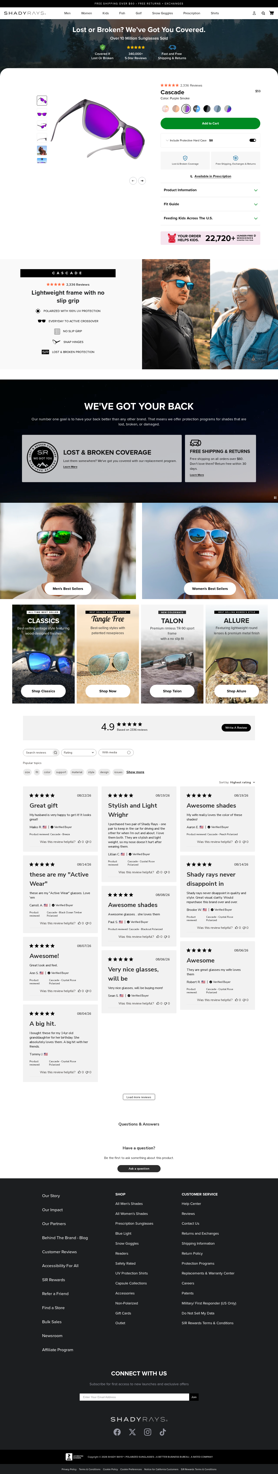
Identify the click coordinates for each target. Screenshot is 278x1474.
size (27, 772)
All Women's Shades (131, 1213)
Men (67, 13)
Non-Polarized (126, 1303)
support (61, 772)
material (77, 772)
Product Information (180, 190)
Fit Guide (171, 204)
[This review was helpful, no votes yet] (79, 842)
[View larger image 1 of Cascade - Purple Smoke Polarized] (42, 100)
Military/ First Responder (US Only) (209, 1303)
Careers (188, 1283)
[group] (210, 140)
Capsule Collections (131, 1283)
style (91, 772)
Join (194, 1397)
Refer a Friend (55, 1293)
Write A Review (236, 728)
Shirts (215, 13)
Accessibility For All (60, 1265)
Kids (106, 13)
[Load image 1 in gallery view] (95, 129)
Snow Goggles (162, 13)
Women (86, 13)
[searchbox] (37, 752)
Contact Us (190, 1223)
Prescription (191, 13)
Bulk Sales (52, 1322)
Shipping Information (198, 1243)
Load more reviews (139, 1097)
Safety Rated (125, 1263)
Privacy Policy (69, 1469)
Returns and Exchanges (200, 1233)
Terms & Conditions (90, 1469)
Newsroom (52, 1335)
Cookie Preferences (131, 1469)
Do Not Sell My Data (198, 1313)
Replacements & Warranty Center (208, 1273)
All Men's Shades (129, 1203)
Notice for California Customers (161, 1469)
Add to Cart (210, 123)
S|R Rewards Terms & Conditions (207, 1322)
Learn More (70, 467)
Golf (139, 13)
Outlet (120, 1322)
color (47, 772)
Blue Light (123, 1233)
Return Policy (192, 1253)
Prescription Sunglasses (134, 1223)
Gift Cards (123, 1313)
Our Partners (54, 1223)
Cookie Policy (110, 1469)
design (104, 772)
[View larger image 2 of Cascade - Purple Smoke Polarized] (42, 113)
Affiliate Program (57, 1349)
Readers (121, 1253)
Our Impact (52, 1210)
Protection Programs (198, 1263)
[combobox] (78, 752)
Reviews (188, 1213)
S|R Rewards (53, 1279)
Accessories (125, 1293)
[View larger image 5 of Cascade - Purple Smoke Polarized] (42, 150)
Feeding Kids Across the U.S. (188, 218)
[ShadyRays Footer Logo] (139, 1420)
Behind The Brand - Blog (65, 1237)
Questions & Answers (138, 1124)
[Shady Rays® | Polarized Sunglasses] (25, 13)
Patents (188, 1293)
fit (37, 772)
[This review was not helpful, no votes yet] (86, 842)
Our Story (51, 1195)
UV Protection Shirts (131, 1273)
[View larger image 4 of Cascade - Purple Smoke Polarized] (42, 138)
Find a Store (53, 1307)
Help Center (191, 1203)
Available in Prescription (213, 176)
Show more (135, 772)
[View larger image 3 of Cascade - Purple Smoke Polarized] (42, 125)
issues (118, 772)
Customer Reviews (59, 1252)
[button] (139, 1168)
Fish (122, 13)
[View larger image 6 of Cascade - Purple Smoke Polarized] (42, 163)
